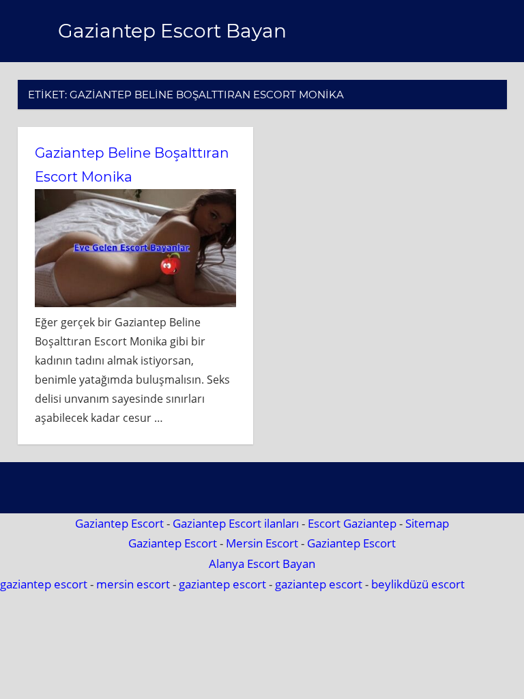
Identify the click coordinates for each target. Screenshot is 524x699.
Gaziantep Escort (119, 523)
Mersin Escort (262, 543)
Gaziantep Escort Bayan (172, 30)
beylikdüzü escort (418, 584)
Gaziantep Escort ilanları (236, 523)
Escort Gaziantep (352, 523)
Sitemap (427, 523)
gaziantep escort (43, 584)
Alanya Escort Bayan (262, 563)
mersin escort (133, 584)
